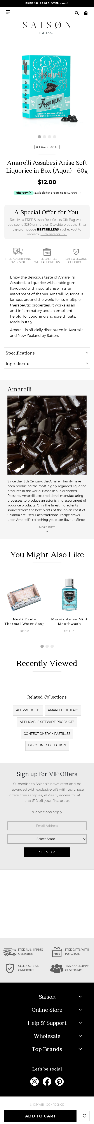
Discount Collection (47, 745)
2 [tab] (44, 136)
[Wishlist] (84, 1115)
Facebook (47, 1081)
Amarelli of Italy (63, 710)
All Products (28, 710)
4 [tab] (54, 136)
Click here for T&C (54, 234)
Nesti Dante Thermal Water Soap (24, 621)
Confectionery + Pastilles (47, 734)
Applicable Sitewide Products (47, 722)
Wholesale (47, 1036)
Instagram (34, 1081)
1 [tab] (39, 136)
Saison (47, 996)
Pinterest (59, 1081)
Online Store (47, 1010)
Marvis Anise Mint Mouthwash (69, 621)
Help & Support (47, 1023)
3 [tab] (49, 136)
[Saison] (47, 28)
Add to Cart (40, 1116)
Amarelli (55, 481)
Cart (86, 13)
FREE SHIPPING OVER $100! (47, 3)
